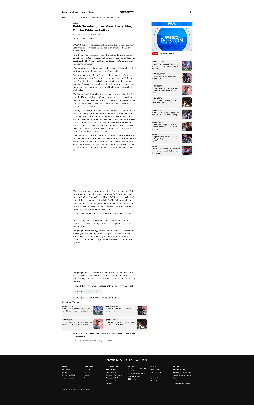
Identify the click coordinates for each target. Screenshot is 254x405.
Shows (91, 12)
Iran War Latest (67, 372)
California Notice (156, 372)
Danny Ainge (117, 333)
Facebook (87, 372)
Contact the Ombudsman (181, 384)
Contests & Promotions (114, 375)
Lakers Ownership (68, 378)
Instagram (87, 375)
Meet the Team (111, 369)
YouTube (87, 369)
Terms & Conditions (112, 381)
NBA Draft (106, 333)
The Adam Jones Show (95, 61)
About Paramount (179, 369)
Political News (66, 369)
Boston (64, 17)
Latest (64, 12)
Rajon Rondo (129, 333)
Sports (91, 17)
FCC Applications (134, 376)
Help (174, 378)
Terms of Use (154, 378)
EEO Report (132, 379)
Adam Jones (95, 333)
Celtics (75, 23)
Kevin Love (80, 336)
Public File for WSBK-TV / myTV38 (137, 369)
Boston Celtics (82, 333)
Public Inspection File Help (137, 373)
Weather (83, 17)
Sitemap (109, 384)
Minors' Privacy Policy (157, 381)
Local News (74, 12)
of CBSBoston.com (92, 58)
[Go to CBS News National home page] (127, 12)
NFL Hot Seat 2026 (68, 375)
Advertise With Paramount (182, 372)
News (74, 17)
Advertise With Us (112, 378)
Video (99, 17)
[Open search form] (191, 12)
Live (83, 12)
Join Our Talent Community (182, 375)
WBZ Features (109, 17)
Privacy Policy (155, 369)
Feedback (176, 381)
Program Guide (111, 372)
